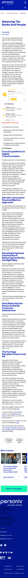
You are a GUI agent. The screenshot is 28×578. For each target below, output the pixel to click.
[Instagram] (9, 552)
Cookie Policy (8, 566)
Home (2, 13)
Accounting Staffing (12, 13)
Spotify (4, 415)
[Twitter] (4, 552)
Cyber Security (8, 569)
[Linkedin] (6, 552)
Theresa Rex (5, 32)
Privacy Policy (20, 566)
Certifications (20, 569)
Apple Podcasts (16, 414)
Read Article (9, 477)
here (18, 409)
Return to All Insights (14, 489)
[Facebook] (1, 552)
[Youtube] (11, 552)
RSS (13, 415)
